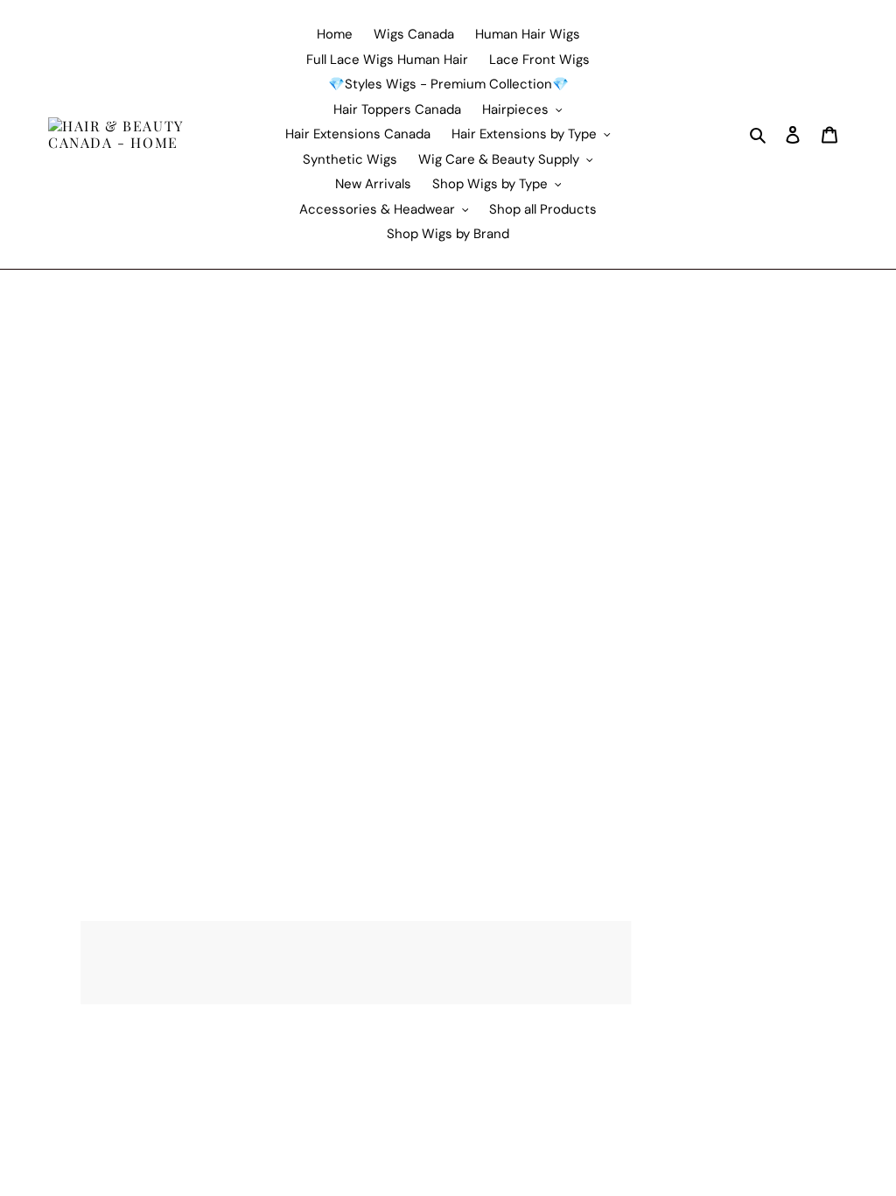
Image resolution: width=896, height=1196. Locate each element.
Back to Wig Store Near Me (102, 365)
